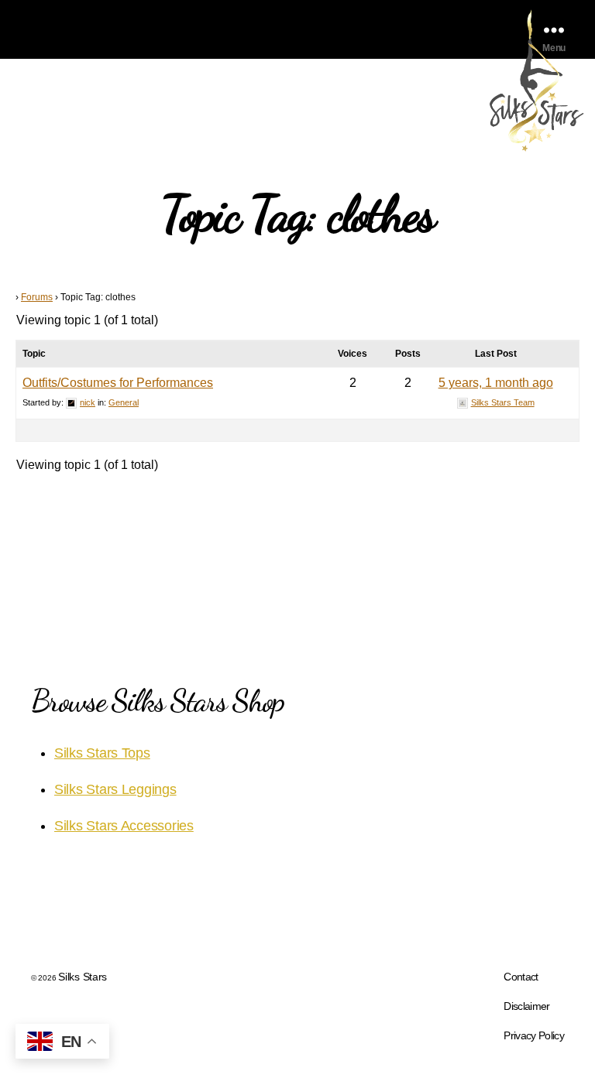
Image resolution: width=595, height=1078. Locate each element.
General (123, 402)
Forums (37, 297)
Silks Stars (82, 976)
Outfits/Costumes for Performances (117, 382)
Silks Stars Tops (102, 753)
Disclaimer (526, 1006)
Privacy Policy (534, 1035)
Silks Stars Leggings (115, 789)
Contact (521, 976)
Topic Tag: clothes (297, 214)
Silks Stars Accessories (124, 825)
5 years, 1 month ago (496, 382)
